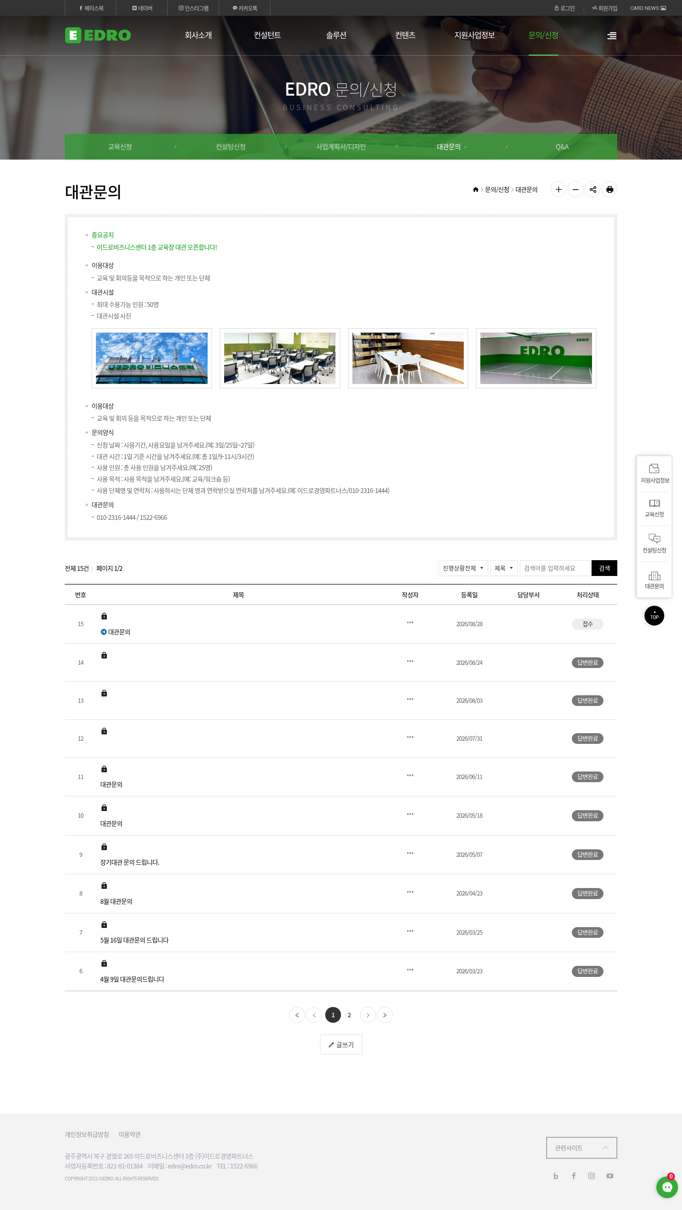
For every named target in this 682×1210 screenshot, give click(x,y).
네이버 (144, 8)
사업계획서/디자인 (341, 146)
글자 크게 (558, 189)
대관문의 (449, 146)
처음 (297, 1015)
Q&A (562, 146)
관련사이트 (569, 1147)
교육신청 (120, 146)
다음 (368, 1015)
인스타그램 (196, 8)
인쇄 (609, 189)
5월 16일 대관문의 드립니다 (134, 940)
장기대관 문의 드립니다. (129, 862)
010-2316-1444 (116, 517)
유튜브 (609, 1176)
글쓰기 (344, 1044)
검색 (604, 568)
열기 (611, 39)
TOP (654, 617)
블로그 (556, 1176)
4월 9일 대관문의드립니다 (132, 979)
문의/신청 (543, 35)
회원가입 (607, 8)
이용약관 (129, 1134)
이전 (314, 1015)
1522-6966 (153, 517)
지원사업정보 (474, 35)
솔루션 (336, 35)
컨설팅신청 (230, 146)
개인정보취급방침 (87, 1134)
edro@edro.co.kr (190, 1165)
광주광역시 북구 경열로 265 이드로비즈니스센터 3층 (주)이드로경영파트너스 (159, 1156)
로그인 (567, 8)
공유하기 (592, 189)
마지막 (385, 1015)
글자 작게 (575, 189)
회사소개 (198, 35)
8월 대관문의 (116, 901)
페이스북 (93, 8)
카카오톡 (247, 8)
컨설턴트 (267, 35)
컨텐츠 (405, 35)
